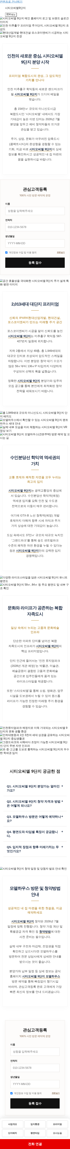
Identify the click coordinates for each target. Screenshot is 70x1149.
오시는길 (57, 1133)
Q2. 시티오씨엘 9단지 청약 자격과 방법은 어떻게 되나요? (35, 803)
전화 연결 (35, 1144)
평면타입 (35, 1133)
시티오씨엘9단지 (15, 7)
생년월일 (9, 236)
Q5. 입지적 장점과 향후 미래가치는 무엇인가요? (35, 849)
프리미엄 (57, 1124)
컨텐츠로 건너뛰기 (11, 1)
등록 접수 (35, 262)
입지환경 (35, 1124)
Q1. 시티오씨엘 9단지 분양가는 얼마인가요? (35, 788)
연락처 (8, 219)
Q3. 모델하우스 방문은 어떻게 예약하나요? (35, 818)
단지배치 (12, 1133)
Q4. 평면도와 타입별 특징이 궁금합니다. (35, 834)
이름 (7, 203)
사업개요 (12, 1124)
